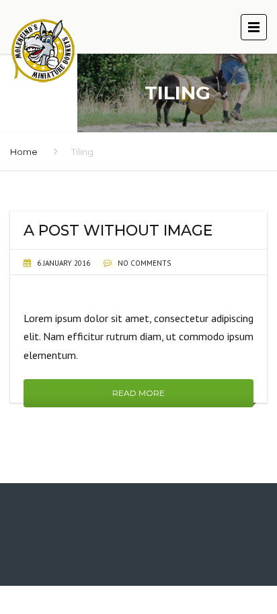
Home (24, 151)
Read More (138, 393)
